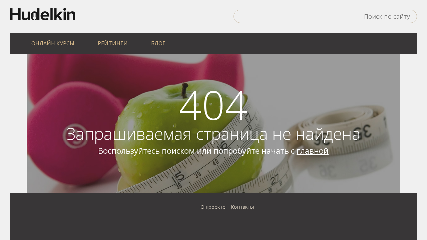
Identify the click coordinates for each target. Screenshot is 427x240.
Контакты (242, 207)
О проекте (213, 207)
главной (313, 150)
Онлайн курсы (52, 43)
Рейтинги (113, 43)
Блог (158, 43)
